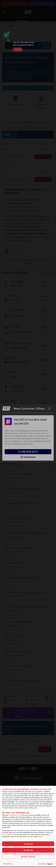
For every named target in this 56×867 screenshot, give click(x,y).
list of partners (8, 835)
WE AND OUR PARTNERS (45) (15, 813)
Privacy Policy (7, 864)
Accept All (28, 844)
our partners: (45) (15, 815)
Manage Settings (28, 857)
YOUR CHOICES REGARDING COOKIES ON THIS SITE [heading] (26, 789)
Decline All (28, 850)
